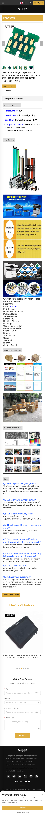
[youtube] (8, 776)
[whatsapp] (36, 776)
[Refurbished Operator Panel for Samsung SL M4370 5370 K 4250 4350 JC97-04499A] (22, 632)
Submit (22, 736)
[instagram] (31, 776)
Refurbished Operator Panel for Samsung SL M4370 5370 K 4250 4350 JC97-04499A (22, 656)
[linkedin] (19, 776)
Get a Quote (38, 3)
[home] (22, 9)
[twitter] (25, 776)
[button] (17, 668)
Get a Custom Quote (8, 86)
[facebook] (14, 776)
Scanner (13, 306)
